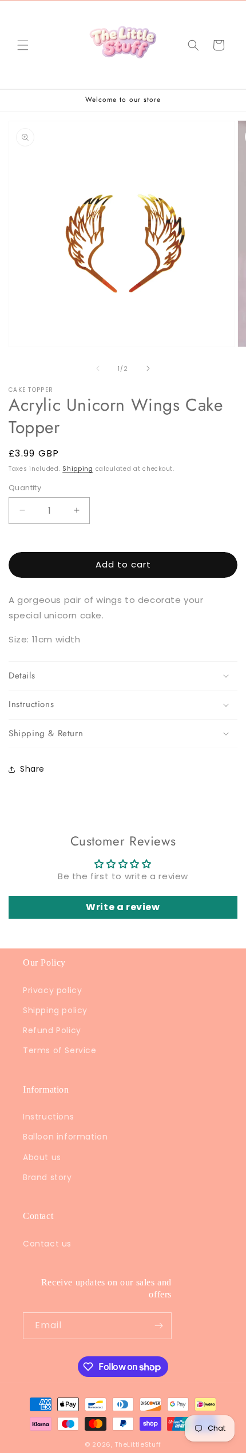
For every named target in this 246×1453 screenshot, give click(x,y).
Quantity (25, 487)
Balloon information (65, 1136)
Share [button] (32, 769)
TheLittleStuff (137, 1444)
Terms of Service (60, 1050)
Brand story (47, 1177)
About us (42, 1157)
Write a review (123, 907)
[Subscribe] (158, 1325)
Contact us (47, 1243)
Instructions (48, 1116)
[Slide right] (148, 368)
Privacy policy (52, 990)
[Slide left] (97, 368)
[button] (22, 45)
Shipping (77, 469)
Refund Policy (52, 1030)
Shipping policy (55, 1010)
